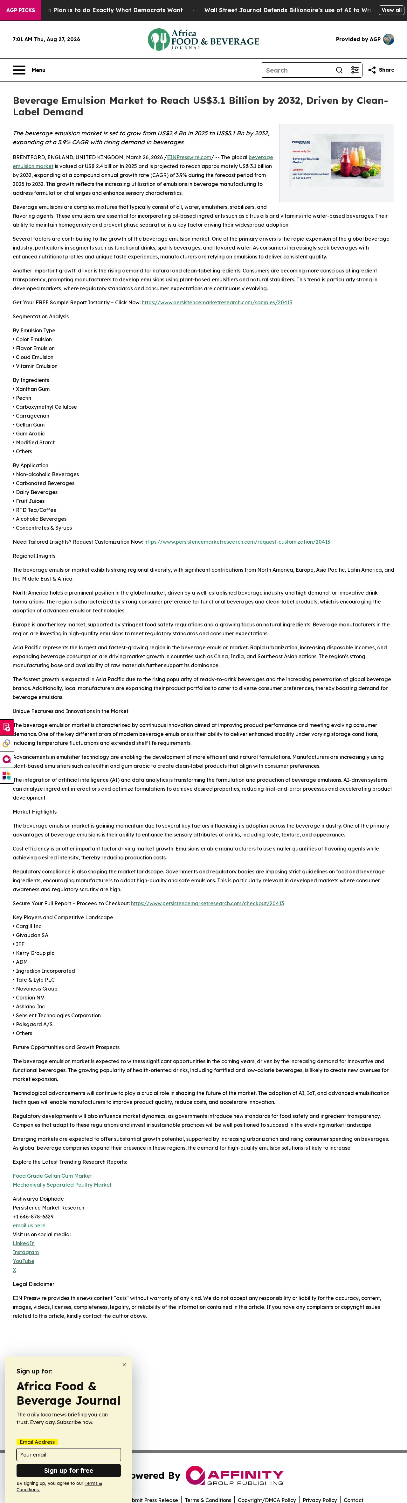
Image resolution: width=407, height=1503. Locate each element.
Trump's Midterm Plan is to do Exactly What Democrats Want (92, 10)
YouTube (23, 1261)
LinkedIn (24, 1243)
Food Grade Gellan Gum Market (52, 1176)
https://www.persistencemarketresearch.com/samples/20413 (217, 302)
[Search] (339, 70)
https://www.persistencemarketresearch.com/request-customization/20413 (237, 542)
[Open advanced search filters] (354, 70)
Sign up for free (68, 1470)
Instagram (26, 1252)
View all (392, 10)
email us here (29, 1225)
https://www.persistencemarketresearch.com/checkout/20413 (207, 903)
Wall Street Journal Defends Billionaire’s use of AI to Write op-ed (300, 10)
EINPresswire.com (189, 157)
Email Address (37, 1442)
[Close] (124, 1365)
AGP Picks (20, 10)
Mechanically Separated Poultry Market (62, 1185)
